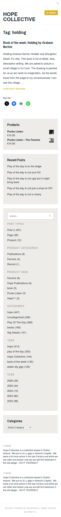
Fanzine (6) (13, 278)
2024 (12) (12, 390)
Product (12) (14, 240)
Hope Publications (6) (19, 283)
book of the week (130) (20, 361)
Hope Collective (19, 16)
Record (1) (13, 264)
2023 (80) (12, 396)
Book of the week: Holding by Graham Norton (28, 44)
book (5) (12, 288)
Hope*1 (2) (13, 298)
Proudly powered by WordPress (22, 508)
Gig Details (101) (16, 332)
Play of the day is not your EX (24, 172)
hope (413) (13, 346)
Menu (53, 12)
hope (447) (13, 312)
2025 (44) (12, 385)
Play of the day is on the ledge (24, 166)
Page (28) (12, 235)
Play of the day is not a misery (24, 194)
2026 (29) (12, 380)
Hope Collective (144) (19, 356)
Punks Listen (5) (16, 293)
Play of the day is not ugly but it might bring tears (28, 180)
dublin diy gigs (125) (18, 366)
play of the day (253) (18, 351)
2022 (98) (12, 401)
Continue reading (19, 89)
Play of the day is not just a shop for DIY (30, 188)
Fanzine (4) (13, 259)
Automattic (30, 512)
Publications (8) (16, 254)
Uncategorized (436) (18, 317)
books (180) (14, 327)
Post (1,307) (14, 230)
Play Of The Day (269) (20, 322)
